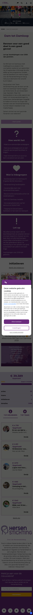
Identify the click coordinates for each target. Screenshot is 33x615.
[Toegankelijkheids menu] (31, 613)
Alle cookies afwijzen (16, 332)
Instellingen (16, 328)
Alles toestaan (16, 322)
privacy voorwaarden (10, 303)
